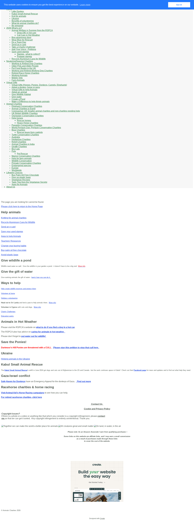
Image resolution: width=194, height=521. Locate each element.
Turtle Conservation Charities (25, 135)
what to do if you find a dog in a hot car (55, 327)
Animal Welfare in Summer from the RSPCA (32, 30)
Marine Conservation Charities (26, 156)
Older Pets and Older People (25, 66)
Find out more (83, 381)
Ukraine (15, 18)
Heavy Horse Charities (27, 123)
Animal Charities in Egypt (23, 108)
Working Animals (19, 75)
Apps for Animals (19, 184)
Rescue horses (24, 120)
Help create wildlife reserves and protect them (18, 289)
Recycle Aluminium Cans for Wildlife (29, 59)
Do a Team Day (19, 42)
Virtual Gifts (11, 82)
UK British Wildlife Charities (25, 113)
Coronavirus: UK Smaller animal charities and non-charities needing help (46, 111)
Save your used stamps (12, 231)
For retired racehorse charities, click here (21, 397)
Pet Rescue (22, 154)
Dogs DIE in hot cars (26, 33)
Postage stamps (24, 56)
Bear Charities (18, 130)
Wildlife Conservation (22, 161)
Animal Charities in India (23, 144)
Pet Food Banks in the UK (24, 68)
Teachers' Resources (11, 241)
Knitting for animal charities (13, 218)
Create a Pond (18, 99)
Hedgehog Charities (21, 139)
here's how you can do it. (41, 277)
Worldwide (17, 170)
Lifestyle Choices (14, 173)
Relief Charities (19, 142)
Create (102, 518)
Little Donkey (18, 11)
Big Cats (16, 149)
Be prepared (17, 26)
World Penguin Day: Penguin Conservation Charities (36, 127)
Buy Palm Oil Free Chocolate (25, 175)
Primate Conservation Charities (26, 163)
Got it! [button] (179, 5)
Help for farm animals (22, 158)
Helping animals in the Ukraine (15, 359)
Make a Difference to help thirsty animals (30, 101)
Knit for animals (19, 16)
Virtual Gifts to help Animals (24, 90)
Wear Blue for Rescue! (22, 40)
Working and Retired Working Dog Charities (32, 71)
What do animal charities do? (25, 23)
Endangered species (21, 165)
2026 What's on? (14, 28)
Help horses (17, 118)
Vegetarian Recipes (21, 180)
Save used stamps (20, 52)
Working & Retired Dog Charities (27, 63)
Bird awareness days (21, 37)
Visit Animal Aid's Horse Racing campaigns (22, 393)
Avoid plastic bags (9, 255)
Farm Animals (18, 80)
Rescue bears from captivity (30, 132)
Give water (17, 97)
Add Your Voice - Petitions (24, 49)
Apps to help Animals (11, 236)
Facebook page (140, 370)
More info (52, 303)
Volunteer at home (8, 293)
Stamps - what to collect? (28, 54)
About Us (10, 187)
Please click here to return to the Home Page (22, 206)
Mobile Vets (17, 78)
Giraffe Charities (19, 146)
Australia (16, 137)
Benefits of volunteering (23, 21)
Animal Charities (14, 104)
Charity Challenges (8, 312)
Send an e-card (19, 44)
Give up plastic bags (21, 177)
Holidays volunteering (9, 298)
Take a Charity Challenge (23, 47)
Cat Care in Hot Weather (28, 35)
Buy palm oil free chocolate (13, 250)
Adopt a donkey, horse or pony (26, 87)
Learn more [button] (85, 5)
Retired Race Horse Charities (25, 73)
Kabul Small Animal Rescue (25, 14)
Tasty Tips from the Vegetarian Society (29, 182)
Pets (14, 151)
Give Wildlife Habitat (21, 94)
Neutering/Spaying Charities (19, 61)
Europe (15, 168)
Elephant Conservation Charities (27, 106)
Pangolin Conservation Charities (27, 125)
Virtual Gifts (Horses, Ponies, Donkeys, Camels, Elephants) (39, 85)
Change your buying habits (13, 246)
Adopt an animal (19, 92)
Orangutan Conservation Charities (28, 116)
